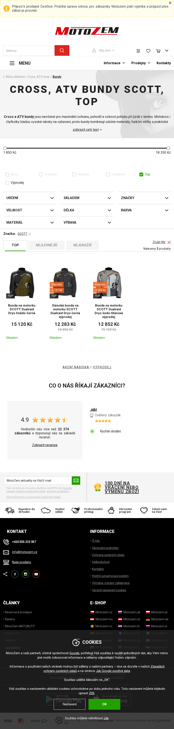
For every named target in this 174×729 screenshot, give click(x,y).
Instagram (25, 572)
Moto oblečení (15, 76)
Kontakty (164, 63)
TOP (15, 245)
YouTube (36, 572)
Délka (69, 210)
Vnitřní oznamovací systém (110, 576)
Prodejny (138, 63)
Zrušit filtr (159, 242)
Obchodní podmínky (105, 548)
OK (104, 704)
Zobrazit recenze (45, 445)
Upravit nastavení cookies (109, 590)
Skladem (71, 198)
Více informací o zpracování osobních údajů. (33, 497)
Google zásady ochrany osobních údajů (39, 489)
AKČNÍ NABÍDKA (76, 367)
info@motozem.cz (24, 552)
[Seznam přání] (148, 51)
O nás (96, 540)
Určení (12, 198)
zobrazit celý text (86, 129)
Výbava (70, 222)
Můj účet (105, 50)
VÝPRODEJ (102, 367)
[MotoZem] (87, 31)
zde (106, 718)
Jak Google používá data (113, 671)
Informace (112, 63)
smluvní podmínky (58, 491)
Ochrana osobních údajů (108, 555)
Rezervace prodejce (18, 612)
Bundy (57, 76)
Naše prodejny (21, 562)
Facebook (15, 572)
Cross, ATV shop (39, 76)
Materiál (14, 222)
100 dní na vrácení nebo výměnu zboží (122, 487)
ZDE (92, 693)
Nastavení (70, 704)
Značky (127, 198)
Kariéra (10, 619)
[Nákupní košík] (160, 50)
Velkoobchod (100, 562)
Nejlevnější (46, 245)
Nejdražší (82, 245)
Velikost (14, 210)
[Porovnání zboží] (138, 51)
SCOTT (22, 234)
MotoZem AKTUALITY (20, 626)
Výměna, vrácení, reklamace (111, 583)
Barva (126, 210)
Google (74, 653)
